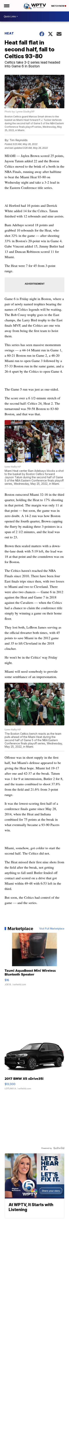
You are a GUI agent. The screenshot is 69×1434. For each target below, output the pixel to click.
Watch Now (58, 6)
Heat (9, 33)
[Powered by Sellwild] (58, 1148)
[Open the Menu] (6, 5)
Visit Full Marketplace (51, 928)
